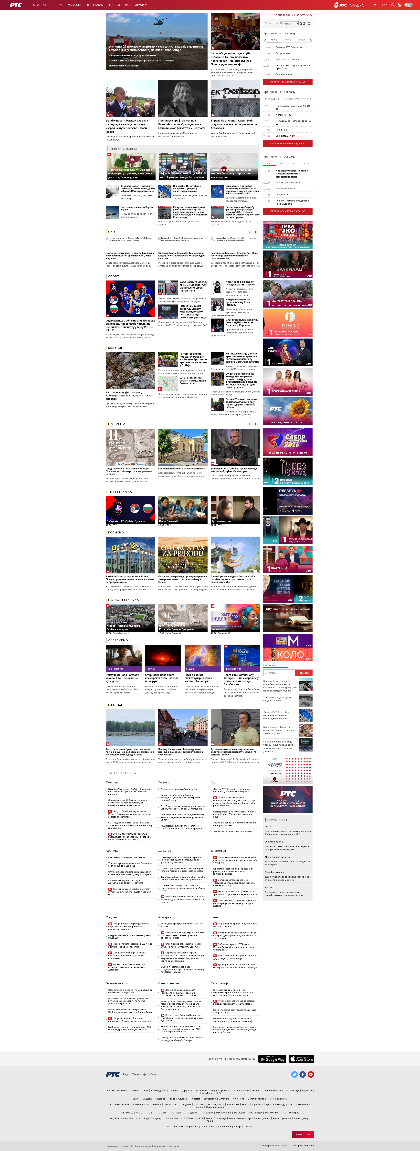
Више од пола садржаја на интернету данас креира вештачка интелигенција (233, 1019)
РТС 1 (129, 1112)
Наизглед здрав (215, 1106)
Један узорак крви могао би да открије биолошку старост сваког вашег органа (233, 173)
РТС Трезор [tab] (287, 98)
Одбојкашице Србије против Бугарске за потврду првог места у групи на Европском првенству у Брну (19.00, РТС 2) (130, 325)
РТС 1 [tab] (274, 40)
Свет (214, 782)
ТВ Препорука (120, 492)
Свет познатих (168, 983)
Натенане (117, 705)
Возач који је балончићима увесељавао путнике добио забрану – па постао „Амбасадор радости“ (128, 1001)
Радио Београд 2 (153, 1118)
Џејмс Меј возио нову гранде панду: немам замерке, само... (235, 1011)
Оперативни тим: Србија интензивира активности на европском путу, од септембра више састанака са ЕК (243, 189)
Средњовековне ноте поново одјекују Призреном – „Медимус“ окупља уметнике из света (129, 471)
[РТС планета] (349, 5)
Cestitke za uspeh (274, 872)
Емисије (114, 5)
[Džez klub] (288, 471)
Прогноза (271, 23)
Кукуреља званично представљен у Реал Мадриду (238, 302)
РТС (128, 5)
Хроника (112, 851)
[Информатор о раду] (288, 799)
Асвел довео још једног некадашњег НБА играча (240, 283)
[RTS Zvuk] (288, 501)
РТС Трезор (255, 1112)
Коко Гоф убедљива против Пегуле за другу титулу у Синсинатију (235, 957)
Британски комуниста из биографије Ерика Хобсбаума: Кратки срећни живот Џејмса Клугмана (130, 255)
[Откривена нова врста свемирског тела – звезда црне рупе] (163, 658)
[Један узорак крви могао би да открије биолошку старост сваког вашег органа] (234, 166)
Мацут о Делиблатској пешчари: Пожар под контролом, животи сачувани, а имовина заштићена (129, 814)
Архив (210, 1120)
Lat (374, 5)
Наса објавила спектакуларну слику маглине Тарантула (198, 678)
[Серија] (217, 404)
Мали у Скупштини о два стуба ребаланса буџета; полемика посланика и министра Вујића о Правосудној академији (231, 59)
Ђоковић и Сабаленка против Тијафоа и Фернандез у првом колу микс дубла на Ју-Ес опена (235, 935)
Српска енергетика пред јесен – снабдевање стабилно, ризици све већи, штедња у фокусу (234, 883)
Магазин (74, 5)
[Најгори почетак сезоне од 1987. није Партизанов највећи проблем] (183, 166)
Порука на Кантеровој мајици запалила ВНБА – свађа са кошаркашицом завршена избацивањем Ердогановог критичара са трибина (183, 956)
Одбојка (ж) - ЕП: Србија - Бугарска (126, 521)
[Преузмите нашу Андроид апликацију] (272, 1059)
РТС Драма (191, 1112)
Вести (34, 5)
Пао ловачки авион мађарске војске (137, 208)
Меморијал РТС (279, 1098)
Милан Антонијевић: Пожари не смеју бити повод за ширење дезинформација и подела (182, 899)
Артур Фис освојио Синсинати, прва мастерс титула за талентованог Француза (235, 966)
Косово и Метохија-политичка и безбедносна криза (124, 626)
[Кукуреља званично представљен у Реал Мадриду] (217, 304)
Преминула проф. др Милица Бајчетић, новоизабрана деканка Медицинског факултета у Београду (181, 124)
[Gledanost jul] (288, 411)
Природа (257, 1104)
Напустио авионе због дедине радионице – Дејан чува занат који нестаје (130, 1019)
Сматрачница (291, 1090)
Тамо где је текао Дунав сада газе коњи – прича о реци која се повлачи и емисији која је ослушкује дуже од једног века (130, 752)
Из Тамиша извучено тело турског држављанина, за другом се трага (126, 881)
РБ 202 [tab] (306, 163)
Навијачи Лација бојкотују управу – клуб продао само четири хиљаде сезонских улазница (193, 311)
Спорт (48, 5)
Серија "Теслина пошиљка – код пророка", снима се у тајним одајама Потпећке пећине (242, 403)
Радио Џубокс (262, 1118)
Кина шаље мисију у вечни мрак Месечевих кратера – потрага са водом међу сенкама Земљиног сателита (242, 357)
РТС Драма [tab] (273, 98)
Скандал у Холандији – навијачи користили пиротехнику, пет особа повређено (127, 955)
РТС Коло (239, 1112)
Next (310, 40)
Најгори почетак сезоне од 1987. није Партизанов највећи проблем (130, 945)
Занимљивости (117, 983)
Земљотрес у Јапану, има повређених (232, 831)
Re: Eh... (269, 887)
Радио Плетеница (216, 1118)
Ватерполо (209, 1098)
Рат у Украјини (241, 1090)
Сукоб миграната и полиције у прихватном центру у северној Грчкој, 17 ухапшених (183, 807)
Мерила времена (220, 1090)
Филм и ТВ (233, 1104)
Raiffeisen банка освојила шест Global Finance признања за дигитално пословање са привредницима (130, 579)
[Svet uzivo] (288, 352)
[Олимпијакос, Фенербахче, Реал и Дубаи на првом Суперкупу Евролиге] (217, 325)
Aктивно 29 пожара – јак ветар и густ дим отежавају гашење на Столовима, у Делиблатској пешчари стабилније (156, 48)
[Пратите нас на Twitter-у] (294, 1074)
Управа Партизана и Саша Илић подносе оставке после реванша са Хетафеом (234, 124)
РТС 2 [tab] (288, 40)
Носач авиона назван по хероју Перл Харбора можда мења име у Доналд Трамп (130, 1011)
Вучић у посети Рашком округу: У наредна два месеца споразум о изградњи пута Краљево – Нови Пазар (127, 126)
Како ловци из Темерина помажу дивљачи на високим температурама (279, 730)
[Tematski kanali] (288, 647)
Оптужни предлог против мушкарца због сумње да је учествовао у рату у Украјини (129, 873)
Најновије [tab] (269, 665)
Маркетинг (192, 1126)
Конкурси (225, 1126)
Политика (113, 782)
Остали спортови (257, 1098)
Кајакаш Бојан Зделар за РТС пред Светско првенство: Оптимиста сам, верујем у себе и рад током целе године (280, 686)
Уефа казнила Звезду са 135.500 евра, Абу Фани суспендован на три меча (193, 286)
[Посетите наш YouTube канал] (311, 1074)
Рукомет (195, 1098)
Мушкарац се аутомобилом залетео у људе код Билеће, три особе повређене (181, 827)
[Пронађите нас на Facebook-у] (302, 1074)
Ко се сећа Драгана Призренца (176, 628)
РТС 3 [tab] (302, 40)
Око (111, 232)
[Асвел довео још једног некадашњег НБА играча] (217, 287)
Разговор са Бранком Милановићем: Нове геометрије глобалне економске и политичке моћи (234, 255)
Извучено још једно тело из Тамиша (126, 857)
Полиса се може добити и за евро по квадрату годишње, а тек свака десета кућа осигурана (130, 173)
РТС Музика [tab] (301, 98)
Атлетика (224, 1098)
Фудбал (111, 917)
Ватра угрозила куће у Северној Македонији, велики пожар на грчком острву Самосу (180, 797)
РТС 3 (149, 1112)
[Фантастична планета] (288, 294)
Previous (265, 40)
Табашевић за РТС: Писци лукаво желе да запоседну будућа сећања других (234, 470)
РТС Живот (206, 1112)
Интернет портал (243, 1126)
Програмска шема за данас (287, 82)
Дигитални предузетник (279, 1104)
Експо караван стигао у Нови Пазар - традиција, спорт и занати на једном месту (235, 893)
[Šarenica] (288, 559)
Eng (384, 5)
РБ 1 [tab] (269, 163)
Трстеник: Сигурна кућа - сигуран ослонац (277, 699)
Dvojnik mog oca (274, 841)
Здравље (218, 1104)
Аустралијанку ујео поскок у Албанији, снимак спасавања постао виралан (129, 395)
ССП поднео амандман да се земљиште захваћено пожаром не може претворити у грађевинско (130, 825)
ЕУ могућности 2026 (210, 1092)
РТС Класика (223, 1112)
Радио (98, 5)
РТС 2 (139, 1112)
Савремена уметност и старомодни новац (181, 468)
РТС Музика (271, 1112)
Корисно (116, 532)
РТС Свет (161, 1112)
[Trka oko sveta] (288, 235)
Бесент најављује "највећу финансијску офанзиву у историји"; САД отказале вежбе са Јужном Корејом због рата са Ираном (243, 212)
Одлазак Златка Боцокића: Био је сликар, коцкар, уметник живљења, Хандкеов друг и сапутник (182, 255)
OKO (60, 5)
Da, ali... (269, 826)
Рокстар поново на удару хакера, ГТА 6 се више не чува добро (122, 678)
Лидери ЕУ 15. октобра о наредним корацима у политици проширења (187, 188)
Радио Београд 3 (175, 1118)
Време (256, 1090)
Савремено (118, 640)
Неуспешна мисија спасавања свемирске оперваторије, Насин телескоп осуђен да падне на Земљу (234, 1029)
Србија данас (158, 1090)
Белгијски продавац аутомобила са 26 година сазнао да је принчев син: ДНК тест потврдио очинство (180, 1029)
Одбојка (183, 1098)
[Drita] (288, 589)
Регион (163, 782)
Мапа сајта (303, 1134)
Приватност (112, 1145)
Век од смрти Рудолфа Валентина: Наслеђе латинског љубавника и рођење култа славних (182, 1018)
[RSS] (399, 5)
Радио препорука (123, 600)
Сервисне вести (272, 1090)
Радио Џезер (301, 1118)
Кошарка (164, 917)
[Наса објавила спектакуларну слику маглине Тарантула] (203, 658)
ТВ (87, 5)
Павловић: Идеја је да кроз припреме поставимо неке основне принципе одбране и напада (182, 935)
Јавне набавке (209, 1126)
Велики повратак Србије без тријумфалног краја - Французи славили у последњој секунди (182, 969)
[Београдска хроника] (288, 382)
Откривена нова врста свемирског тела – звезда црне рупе (161, 678)
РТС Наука (175, 1112)
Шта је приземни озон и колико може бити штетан (193, 380)
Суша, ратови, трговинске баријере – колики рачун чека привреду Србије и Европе (234, 903)
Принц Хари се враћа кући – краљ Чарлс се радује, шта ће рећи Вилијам (182, 1039)
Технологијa (219, 983)
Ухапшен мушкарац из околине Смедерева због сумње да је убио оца (130, 864)
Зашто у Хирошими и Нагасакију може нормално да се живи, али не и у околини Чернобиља (180, 752)
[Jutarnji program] (288, 323)
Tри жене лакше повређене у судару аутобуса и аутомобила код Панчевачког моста (129, 892)
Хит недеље (218, 629)
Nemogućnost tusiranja (277, 856)
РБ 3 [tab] (294, 163)
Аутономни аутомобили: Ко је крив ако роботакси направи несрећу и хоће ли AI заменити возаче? (233, 752)
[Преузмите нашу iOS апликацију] (301, 1059)
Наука (245, 1104)
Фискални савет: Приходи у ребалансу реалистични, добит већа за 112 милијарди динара (138, 188)
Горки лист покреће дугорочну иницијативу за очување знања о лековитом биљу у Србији (182, 579)
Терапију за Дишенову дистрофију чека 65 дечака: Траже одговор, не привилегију (183, 878)
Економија (218, 851)
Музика (157, 1104)
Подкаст (307, 1090)
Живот (125, 1104)
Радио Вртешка (282, 1118)
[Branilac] (288, 264)
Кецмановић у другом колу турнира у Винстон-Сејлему (235, 925)
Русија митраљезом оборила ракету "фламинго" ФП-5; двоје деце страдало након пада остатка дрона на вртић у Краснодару (190, 212)
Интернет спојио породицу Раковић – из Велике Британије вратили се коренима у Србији (193, 359)
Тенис (215, 917)
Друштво (164, 851)
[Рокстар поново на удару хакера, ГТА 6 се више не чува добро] (124, 658)
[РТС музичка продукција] (288, 770)
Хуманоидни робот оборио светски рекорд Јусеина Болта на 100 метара (234, 1002)
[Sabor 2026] (288, 442)
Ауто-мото (238, 1098)
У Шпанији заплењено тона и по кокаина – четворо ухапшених (235, 824)
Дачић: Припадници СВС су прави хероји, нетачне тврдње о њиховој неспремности (182, 869)
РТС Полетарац (290, 1112)
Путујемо (186, 1104)
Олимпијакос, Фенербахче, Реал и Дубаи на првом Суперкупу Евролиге (242, 322)
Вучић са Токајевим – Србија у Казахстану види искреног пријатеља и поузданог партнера (130, 792)
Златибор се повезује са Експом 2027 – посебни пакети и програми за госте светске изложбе (233, 579)
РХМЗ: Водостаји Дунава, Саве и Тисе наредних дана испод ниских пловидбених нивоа (183, 888)
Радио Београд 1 (130, 1118)
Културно (116, 424)
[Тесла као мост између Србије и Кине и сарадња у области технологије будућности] (242, 658)
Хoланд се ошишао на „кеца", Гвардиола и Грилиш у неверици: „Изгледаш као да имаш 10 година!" (179, 993)
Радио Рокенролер (240, 1118)
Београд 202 (195, 1118)
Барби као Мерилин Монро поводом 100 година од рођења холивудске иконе (129, 1028)
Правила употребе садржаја (150, 1145)
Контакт (178, 1126)
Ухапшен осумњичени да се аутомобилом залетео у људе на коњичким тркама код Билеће (182, 817)
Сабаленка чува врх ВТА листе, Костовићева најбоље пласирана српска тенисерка (234, 947)
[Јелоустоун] (288, 530)
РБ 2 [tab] (281, 163)
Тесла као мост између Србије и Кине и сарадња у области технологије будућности (241, 679)
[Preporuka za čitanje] (288, 618)
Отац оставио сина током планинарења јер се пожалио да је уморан (130, 991)
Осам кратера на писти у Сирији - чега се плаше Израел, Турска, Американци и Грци (234, 814)
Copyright (126, 1145)
